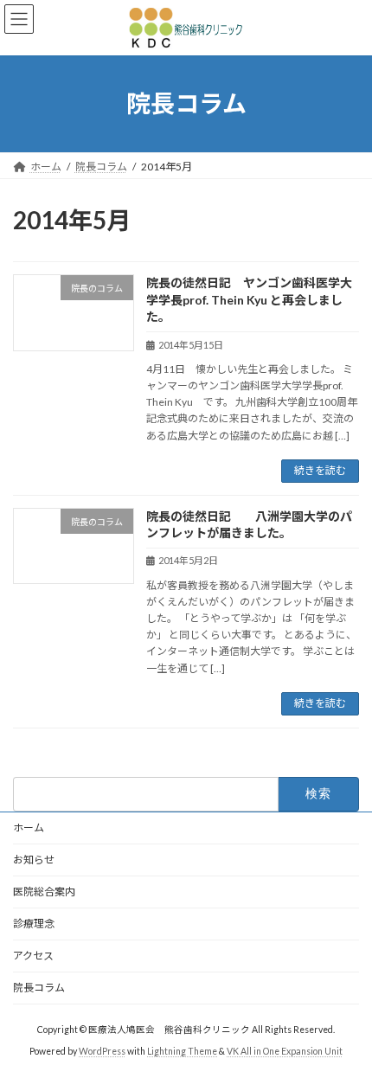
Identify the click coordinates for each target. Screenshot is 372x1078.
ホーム (28, 827)
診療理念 (34, 923)
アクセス (33, 955)
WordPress (102, 1051)
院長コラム (39, 987)
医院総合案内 (44, 891)
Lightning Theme (182, 1051)
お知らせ (34, 859)
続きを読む (320, 470)
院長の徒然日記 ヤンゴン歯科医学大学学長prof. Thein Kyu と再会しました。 (249, 299)
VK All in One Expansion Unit (285, 1051)
